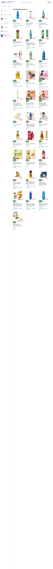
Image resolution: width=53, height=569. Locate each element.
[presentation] (2, 6)
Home (1, 6)
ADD (21, 18)
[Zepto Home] (3, 2)
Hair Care (4, 6)
